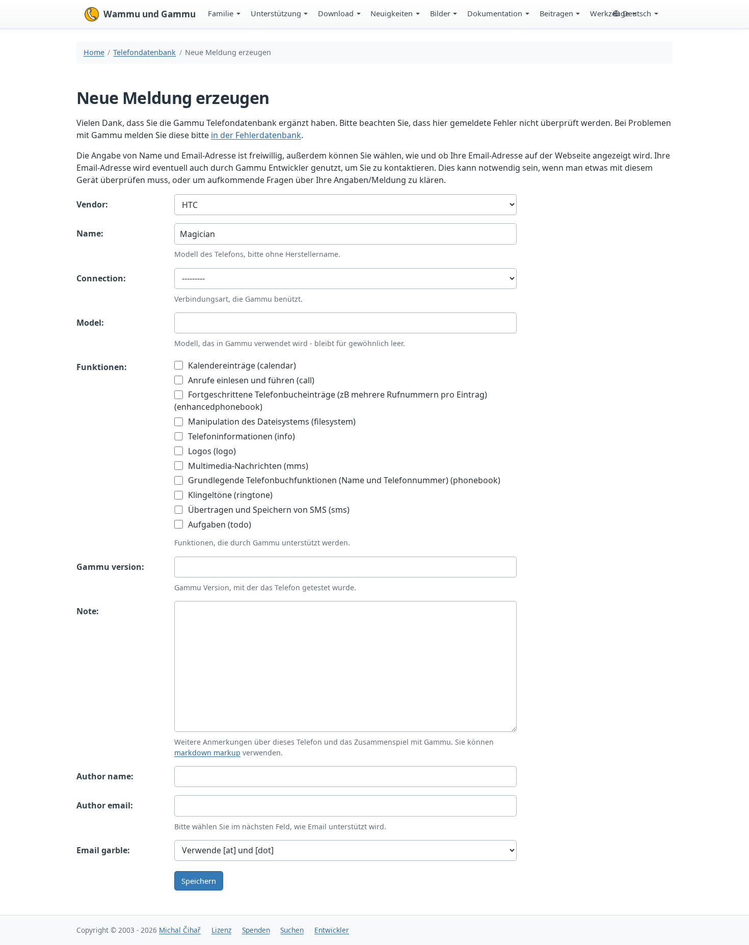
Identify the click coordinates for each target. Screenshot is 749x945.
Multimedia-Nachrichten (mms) (247, 465)
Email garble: (103, 850)
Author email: (104, 805)
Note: (87, 611)
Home (94, 52)
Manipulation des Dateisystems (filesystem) (271, 421)
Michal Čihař (180, 930)
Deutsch (637, 13)
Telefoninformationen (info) (240, 436)
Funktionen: (101, 367)
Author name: (104, 776)
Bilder (440, 13)
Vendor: (92, 204)
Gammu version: (110, 566)
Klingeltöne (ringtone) (229, 495)
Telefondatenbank (144, 52)
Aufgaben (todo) (218, 524)
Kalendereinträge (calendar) (241, 365)
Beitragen (556, 13)
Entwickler (331, 930)
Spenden (256, 930)
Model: (90, 322)
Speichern (198, 881)
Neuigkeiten (391, 13)
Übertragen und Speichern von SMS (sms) (268, 509)
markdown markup (207, 752)
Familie (220, 13)
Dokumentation (494, 13)
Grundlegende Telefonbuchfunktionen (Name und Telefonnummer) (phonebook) (343, 480)
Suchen (292, 930)
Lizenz (221, 930)
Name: (89, 233)
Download (336, 13)
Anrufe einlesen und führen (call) (250, 380)
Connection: (101, 278)
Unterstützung (276, 13)
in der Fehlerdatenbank (256, 135)
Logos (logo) (211, 451)
